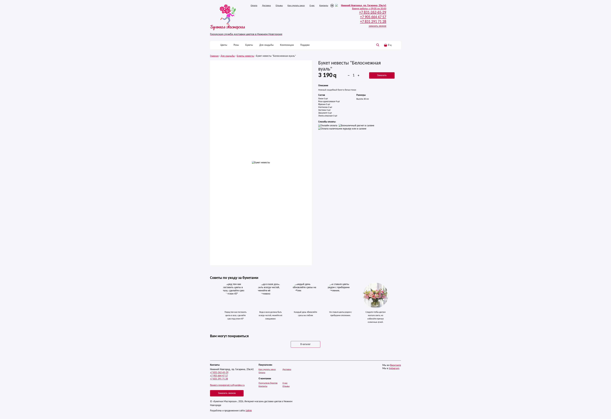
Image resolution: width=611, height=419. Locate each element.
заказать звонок (377, 26)
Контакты (323, 5)
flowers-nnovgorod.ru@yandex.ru (227, 385)
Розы (236, 45)
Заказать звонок (227, 393)
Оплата (254, 5)
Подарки (305, 45)
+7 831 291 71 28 (219, 379)
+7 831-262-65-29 (219, 372)
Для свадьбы (266, 45)
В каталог (305, 344)
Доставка (266, 5)
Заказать (382, 75)
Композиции (287, 45)
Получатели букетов (268, 383)
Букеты (249, 45)
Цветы (223, 45)
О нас (312, 5)
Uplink (249, 410)
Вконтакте (395, 365)
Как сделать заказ (296, 5)
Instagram (394, 368)
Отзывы (279, 5)
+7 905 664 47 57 (219, 376)
